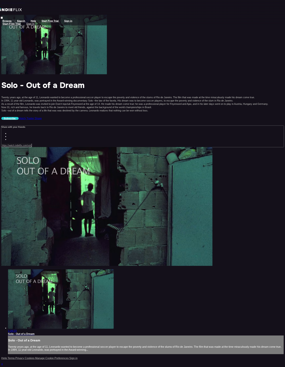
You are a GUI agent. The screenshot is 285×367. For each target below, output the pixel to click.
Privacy (20, 358)
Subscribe (10, 118)
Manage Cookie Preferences (52, 358)
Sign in (68, 20)
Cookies (30, 358)
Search (21, 20)
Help (33, 20)
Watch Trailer (27, 118)
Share (38, 118)
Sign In (30, 23)
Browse (7, 20)
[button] (2, 18)
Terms (11, 358)
